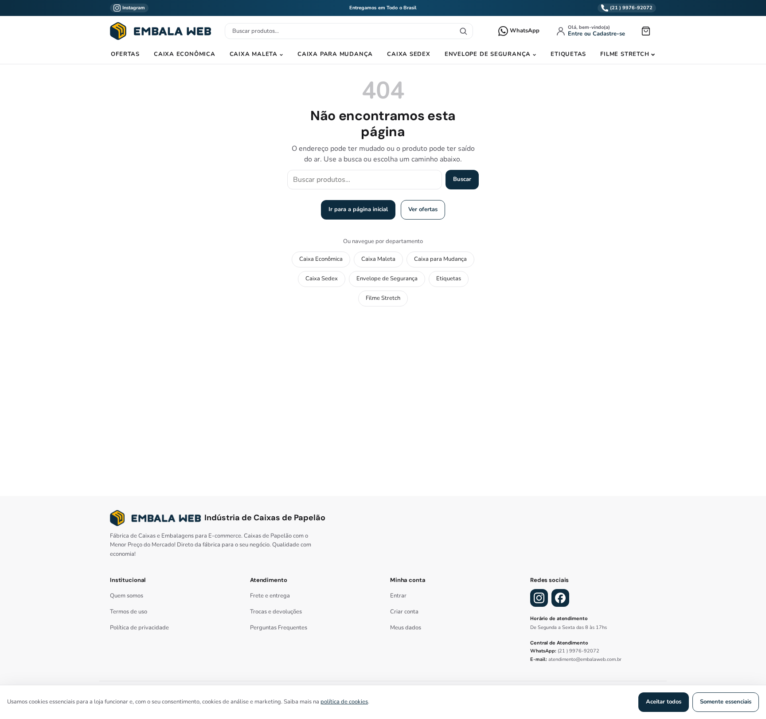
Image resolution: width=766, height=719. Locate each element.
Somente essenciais (725, 702)
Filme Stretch (624, 54)
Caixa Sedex (408, 54)
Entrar (398, 596)
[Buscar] (463, 31)
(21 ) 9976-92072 (578, 651)
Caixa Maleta (253, 54)
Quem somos (126, 596)
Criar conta (404, 612)
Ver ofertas (423, 209)
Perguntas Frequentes (278, 628)
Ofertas (125, 54)
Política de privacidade (139, 628)
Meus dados (405, 628)
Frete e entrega (270, 596)
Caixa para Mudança (335, 54)
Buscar (462, 179)
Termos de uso (128, 612)
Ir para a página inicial (358, 209)
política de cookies (344, 702)
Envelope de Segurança (488, 54)
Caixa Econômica (184, 54)
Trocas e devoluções (276, 612)
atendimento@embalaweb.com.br (584, 659)
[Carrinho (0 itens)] (646, 31)
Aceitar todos (663, 702)
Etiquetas (568, 54)
